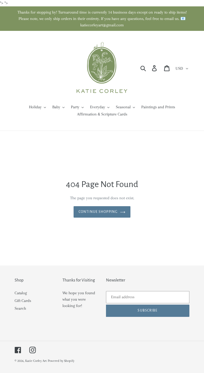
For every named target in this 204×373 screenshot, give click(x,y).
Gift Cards (23, 300)
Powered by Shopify (61, 361)
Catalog (21, 293)
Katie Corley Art (36, 361)
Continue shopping (98, 212)
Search (20, 308)
